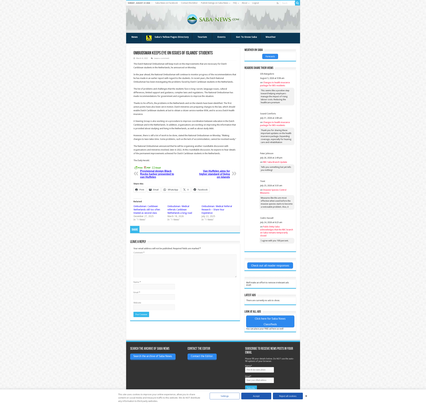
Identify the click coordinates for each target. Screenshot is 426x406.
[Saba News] (213, 19)
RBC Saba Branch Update (275, 162)
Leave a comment (161, 58)
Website (137, 302)
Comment (138, 252)
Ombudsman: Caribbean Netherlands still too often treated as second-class (146, 209)
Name (137, 282)
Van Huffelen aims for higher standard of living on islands (214, 174)
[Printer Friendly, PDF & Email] (147, 168)
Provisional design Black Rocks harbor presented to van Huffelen (157, 174)
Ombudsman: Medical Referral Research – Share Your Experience (217, 209)
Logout (255, 3)
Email (136, 292)
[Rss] (277, 3)
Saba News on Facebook (166, 3)
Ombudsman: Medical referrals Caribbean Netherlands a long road (179, 209)
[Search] (297, 2)
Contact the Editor (189, 3)
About (244, 3)
